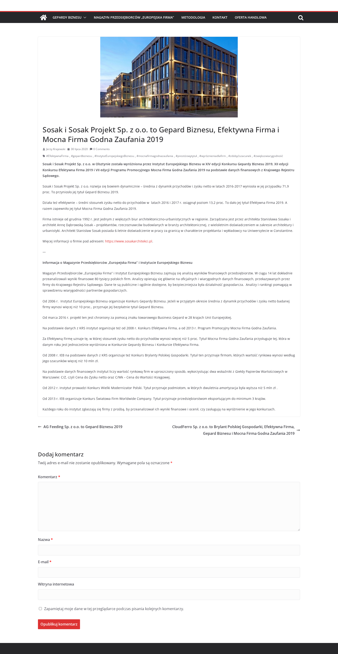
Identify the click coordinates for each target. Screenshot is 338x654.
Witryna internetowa (56, 584)
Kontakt (219, 17)
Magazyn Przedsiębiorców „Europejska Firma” (134, 17)
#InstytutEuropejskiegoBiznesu (114, 156)
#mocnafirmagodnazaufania (155, 156)
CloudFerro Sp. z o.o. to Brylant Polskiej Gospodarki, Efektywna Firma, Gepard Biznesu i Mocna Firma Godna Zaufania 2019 (233, 430)
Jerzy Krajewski (55, 149)
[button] (83, 17)
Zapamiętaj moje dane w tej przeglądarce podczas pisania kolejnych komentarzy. (114, 608)
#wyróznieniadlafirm (212, 156)
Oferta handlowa (250, 17)
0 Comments (101, 149)
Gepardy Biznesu (67, 17)
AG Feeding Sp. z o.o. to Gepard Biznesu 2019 (82, 426)
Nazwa (45, 539)
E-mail (45, 561)
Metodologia (193, 17)
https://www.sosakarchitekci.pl (128, 241)
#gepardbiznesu (81, 156)
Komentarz (49, 476)
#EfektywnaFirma (57, 156)
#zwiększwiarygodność (268, 156)
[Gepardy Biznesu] (43, 17)
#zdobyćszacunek (239, 156)
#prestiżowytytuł (186, 156)
